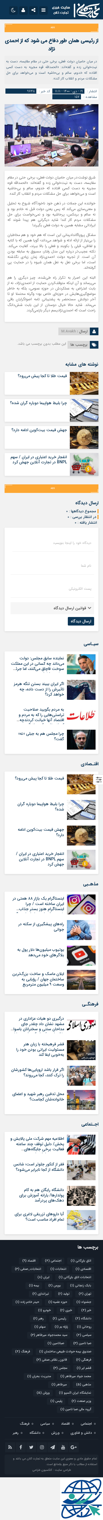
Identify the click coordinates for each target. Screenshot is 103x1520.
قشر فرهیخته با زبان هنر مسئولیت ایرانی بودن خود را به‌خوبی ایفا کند (40, 1049)
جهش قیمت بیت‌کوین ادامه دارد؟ (39, 430)
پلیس (56, 1401)
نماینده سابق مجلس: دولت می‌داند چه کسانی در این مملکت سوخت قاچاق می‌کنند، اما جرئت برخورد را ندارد (37, 666)
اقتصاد (29, 1260)
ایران (43, 1277)
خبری (66, 1310)
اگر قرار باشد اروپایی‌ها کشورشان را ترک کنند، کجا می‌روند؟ (37, 1072)
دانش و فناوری (81, 1432)
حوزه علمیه (57, 1302)
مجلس (60, 1368)
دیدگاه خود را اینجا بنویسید (72, 543)
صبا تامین (82, 1343)
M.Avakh (68, 331)
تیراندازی (40, 1293)
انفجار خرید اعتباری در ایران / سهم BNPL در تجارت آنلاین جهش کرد (39, 459)
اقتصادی (83, 1269)
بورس (54, 1285)
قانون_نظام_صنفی (51, 1359)
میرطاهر (59, 1384)
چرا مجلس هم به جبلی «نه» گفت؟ (41, 736)
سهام (39, 1326)
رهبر (38, 1318)
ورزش (43, 1393)
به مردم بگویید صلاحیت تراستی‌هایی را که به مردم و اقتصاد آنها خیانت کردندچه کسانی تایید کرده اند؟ (41, 717)
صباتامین (55, 1343)
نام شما (86, 565)
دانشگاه (83, 1318)
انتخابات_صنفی (28, 1269)
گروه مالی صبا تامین (75, 1409)
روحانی (84, 1326)
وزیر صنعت (81, 1401)
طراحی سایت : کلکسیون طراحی (51, 1470)
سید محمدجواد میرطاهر (49, 1335)
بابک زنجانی (80, 1285)
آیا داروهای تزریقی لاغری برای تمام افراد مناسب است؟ (39, 1216)
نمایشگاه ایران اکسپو (75, 1393)
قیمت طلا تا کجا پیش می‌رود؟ (42, 376)
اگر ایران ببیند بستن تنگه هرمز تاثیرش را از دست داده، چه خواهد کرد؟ (39, 689)
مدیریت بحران (39, 1376)
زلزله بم (61, 1326)
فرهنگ (22, 1351)
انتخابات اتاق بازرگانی (75, 1277)
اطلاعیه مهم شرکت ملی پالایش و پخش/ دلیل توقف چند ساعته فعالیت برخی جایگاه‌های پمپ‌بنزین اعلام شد (37, 1146)
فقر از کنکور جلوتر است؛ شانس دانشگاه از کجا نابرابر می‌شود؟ (38, 1167)
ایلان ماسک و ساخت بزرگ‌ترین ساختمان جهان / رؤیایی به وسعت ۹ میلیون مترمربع (38, 979)
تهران (85, 1293)
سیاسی (83, 1335)
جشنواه (83, 1302)
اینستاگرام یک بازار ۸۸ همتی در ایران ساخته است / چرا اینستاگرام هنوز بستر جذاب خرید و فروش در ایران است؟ (38, 906)
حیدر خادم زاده (27, 1302)
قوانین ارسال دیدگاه (70, 608)
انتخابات (58, 1269)
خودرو (44, 1310)
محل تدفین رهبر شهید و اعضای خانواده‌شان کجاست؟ (38, 1096)
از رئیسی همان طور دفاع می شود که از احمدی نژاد (51, 45)
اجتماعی (53, 1260)
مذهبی (83, 1384)
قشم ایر (84, 1368)
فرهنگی (83, 1359)
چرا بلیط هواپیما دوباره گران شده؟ (38, 403)
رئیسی (59, 1318)
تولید (64, 1293)
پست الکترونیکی (80, 589)
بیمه (34, 1285)
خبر (86, 1310)
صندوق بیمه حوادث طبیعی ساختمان (65, 1351)
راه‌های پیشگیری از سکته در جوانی (41, 926)
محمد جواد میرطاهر (75, 1376)
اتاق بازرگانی (81, 1260)
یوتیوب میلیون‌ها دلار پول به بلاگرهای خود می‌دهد (40, 952)
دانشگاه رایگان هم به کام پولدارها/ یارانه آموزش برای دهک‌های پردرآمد (41, 1195)
